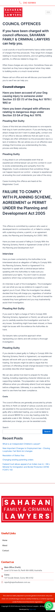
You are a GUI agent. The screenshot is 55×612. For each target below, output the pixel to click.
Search (6, 427)
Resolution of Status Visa (13, 455)
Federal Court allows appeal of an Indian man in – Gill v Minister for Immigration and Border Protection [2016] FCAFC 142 (26, 467)
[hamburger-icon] (48, 12)
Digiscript (32, 609)
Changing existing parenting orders (18, 460)
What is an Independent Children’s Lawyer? (21, 444)
